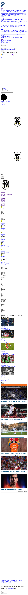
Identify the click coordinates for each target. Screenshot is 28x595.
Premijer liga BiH (4, 10)
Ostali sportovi (14, 32)
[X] (8, 54)
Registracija (12, 49)
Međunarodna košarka (5, 19)
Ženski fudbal (5, 13)
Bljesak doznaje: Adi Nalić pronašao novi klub (12, 437)
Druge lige (16, 10)
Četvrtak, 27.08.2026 (5, 101)
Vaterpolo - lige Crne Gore (16, 31)
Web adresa (3, 193)
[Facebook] (5, 54)
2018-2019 (3, 204)
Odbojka (18, 37)
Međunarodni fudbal (14, 14)
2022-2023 (3, 200)
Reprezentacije (22, 14)
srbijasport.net (11, 588)
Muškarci (5, 89)
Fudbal (3, 37)
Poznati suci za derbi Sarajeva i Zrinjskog (11, 419)
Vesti (2, 8)
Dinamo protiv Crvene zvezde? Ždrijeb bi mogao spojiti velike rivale (13, 402)
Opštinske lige (18, 11)
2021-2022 (3, 201)
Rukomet (23, 37)
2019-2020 (3, 203)
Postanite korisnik (4, 581)
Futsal (10, 13)
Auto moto (15, 30)
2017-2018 (3, 205)
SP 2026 (15, 15)
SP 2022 (12, 15)
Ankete (5, 584)
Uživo (3, 104)
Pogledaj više (3, 264)
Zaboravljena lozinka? (5, 49)
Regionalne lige (22, 10)
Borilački (23, 30)
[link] (14, 213)
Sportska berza (7, 30)
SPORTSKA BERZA (5, 42)
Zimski (2, 30)
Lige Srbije (17, 18)
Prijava (3, 45)
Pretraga (9, 582)
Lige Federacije (14, 13)
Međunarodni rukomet (8, 22)
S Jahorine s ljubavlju (5, 36)
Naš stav (23, 32)
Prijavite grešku (4, 582)
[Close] (1, 591)
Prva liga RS (11, 10)
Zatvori (2, 382)
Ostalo (13, 18)
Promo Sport (3, 34)
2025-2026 (3, 198)
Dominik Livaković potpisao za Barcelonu (11, 489)
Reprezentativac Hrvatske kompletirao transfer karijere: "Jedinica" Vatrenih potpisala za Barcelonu (14, 454)
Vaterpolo (8, 31)
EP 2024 (8, 15)
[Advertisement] (14, 72)
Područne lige (3, 11)
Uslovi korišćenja (10, 580)
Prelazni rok (3, 15)
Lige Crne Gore (6, 14)
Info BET (19, 32)
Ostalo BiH (20, 13)
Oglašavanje (14, 581)
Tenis (11, 30)
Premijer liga (9, 18)
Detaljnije (3, 192)
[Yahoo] (12, 54)
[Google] (2, 54)
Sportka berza (10, 584)
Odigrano (3, 194)
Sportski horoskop (10, 34)
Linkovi (2, 584)
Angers (2, 175)
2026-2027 (3, 195)
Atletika (19, 30)
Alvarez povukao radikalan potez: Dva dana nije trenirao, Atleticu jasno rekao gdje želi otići (13, 472)
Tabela (10, 194)
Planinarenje (3, 31)
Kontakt (10, 581)
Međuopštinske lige (11, 11)
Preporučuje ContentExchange (21, 491)
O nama (4, 580)
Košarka (12, 37)
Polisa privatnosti (18, 580)
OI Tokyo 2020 (17, 34)
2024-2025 (3, 199)
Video (4, 32)
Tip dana (23, 34)
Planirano (7, 194)
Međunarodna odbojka (8, 26)
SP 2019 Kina (20, 19)
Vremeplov (8, 32)
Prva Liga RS (3, 21)
